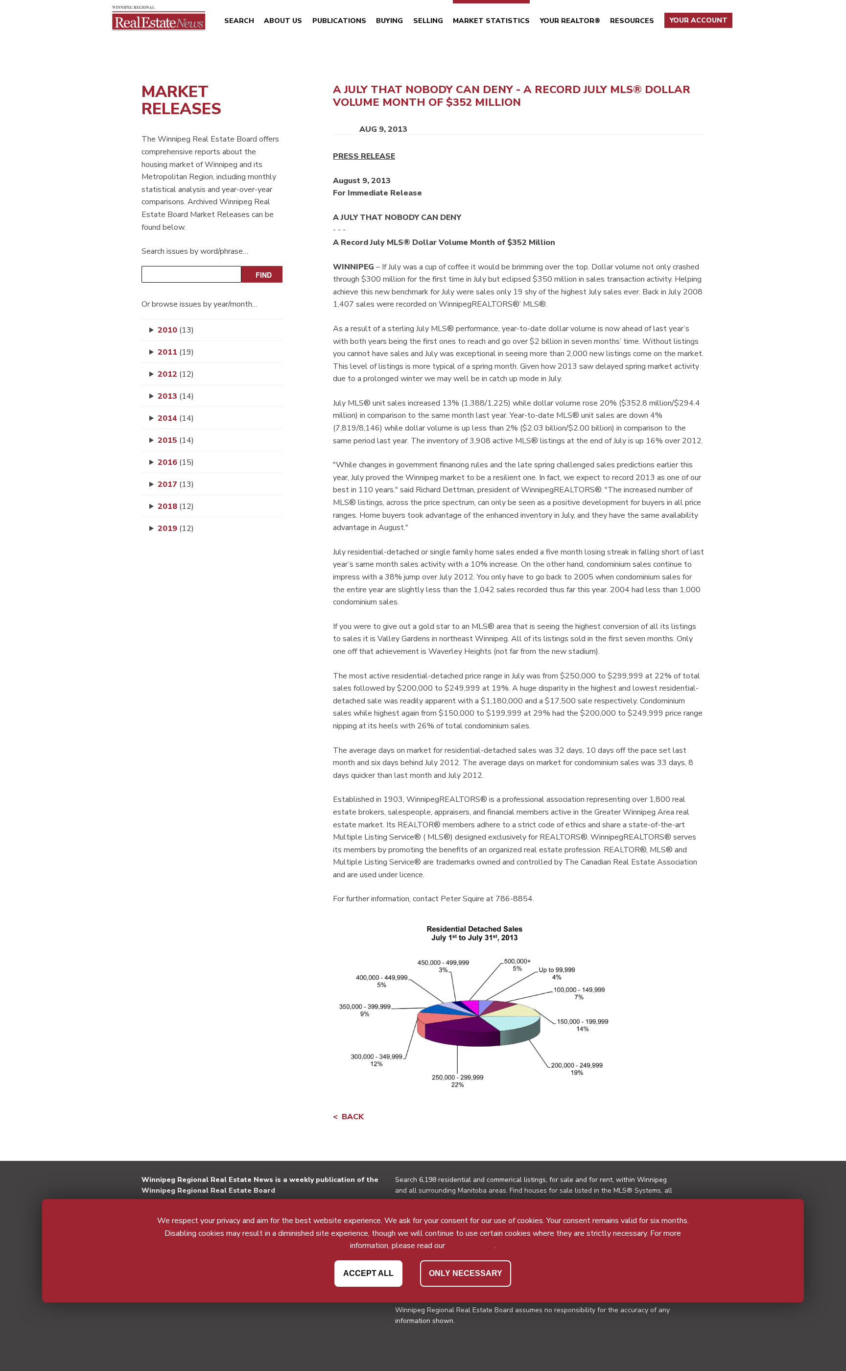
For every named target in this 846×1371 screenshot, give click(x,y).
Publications (339, 20)
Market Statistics (491, 20)
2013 (176, 396)
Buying (389, 20)
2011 (176, 352)
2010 (176, 330)
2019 (176, 528)
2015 (176, 440)
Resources (632, 20)
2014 (176, 418)
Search (239, 20)
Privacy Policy (470, 1245)
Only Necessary (465, 1273)
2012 (176, 374)
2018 (176, 506)
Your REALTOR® (570, 20)
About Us (283, 20)
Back (353, 1116)
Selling (428, 20)
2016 (176, 462)
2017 (176, 484)
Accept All (368, 1273)
